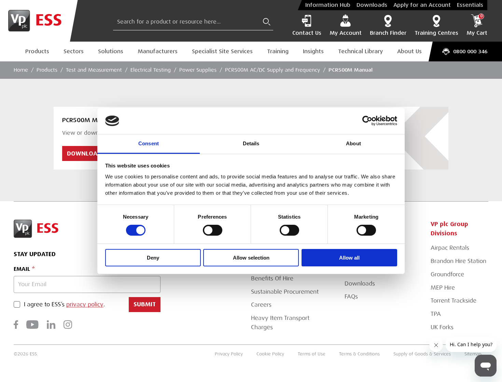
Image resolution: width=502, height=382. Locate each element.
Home (21, 70)
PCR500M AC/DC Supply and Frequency (272, 70)
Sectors (74, 51)
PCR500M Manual (351, 70)
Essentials (470, 5)
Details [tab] (251, 143)
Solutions (110, 51)
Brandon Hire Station (458, 261)
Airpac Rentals (450, 248)
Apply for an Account (422, 5)
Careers (261, 305)
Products (37, 51)
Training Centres (436, 33)
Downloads (372, 5)
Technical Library (360, 51)
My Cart (476, 25)
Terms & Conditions (359, 353)
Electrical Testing (150, 70)
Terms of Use (311, 353)
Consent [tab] (148, 143)
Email (22, 269)
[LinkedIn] (51, 324)
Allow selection (251, 258)
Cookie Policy (270, 353)
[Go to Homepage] (39, 21)
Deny (153, 258)
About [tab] (353, 143)
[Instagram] (68, 324)
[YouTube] (32, 324)
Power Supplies (198, 70)
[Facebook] (16, 324)
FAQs (351, 296)
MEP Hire (443, 287)
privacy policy (84, 304)
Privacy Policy (229, 353)
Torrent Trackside (453, 300)
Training (278, 51)
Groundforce (447, 274)
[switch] (212, 230)
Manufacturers (158, 51)
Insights (313, 51)
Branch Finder (388, 33)
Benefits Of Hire (272, 278)
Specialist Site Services (222, 51)
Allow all (349, 258)
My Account (346, 33)
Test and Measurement (94, 70)
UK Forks (442, 327)
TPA (436, 314)
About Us (409, 51)
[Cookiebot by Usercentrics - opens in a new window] (367, 121)
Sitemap (473, 353)
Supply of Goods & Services (422, 353)
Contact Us (306, 33)
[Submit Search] (266, 22)
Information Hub (327, 5)
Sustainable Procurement (285, 292)
